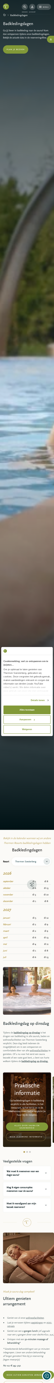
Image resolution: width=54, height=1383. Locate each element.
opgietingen (37, 1322)
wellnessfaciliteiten (39, 1050)
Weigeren (27, 729)
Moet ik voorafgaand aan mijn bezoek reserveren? (21, 1205)
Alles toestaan (27, 709)
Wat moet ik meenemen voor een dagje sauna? (23, 1173)
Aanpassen (25, 719)
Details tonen (38, 700)
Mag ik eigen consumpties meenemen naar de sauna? (20, 1189)
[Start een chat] (47, 1376)
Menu (46, 6)
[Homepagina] (4, 15)
